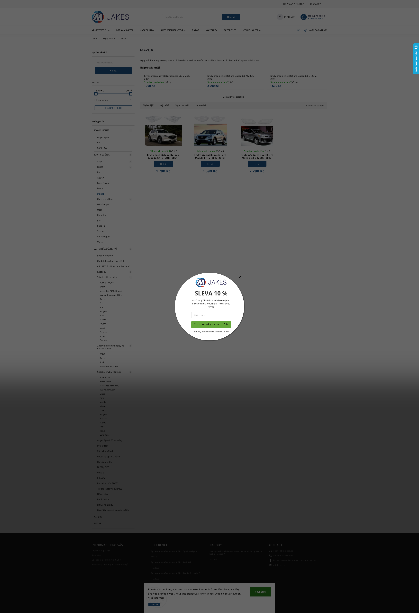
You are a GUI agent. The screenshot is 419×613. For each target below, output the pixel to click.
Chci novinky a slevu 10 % (211, 324)
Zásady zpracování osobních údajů (211, 331)
